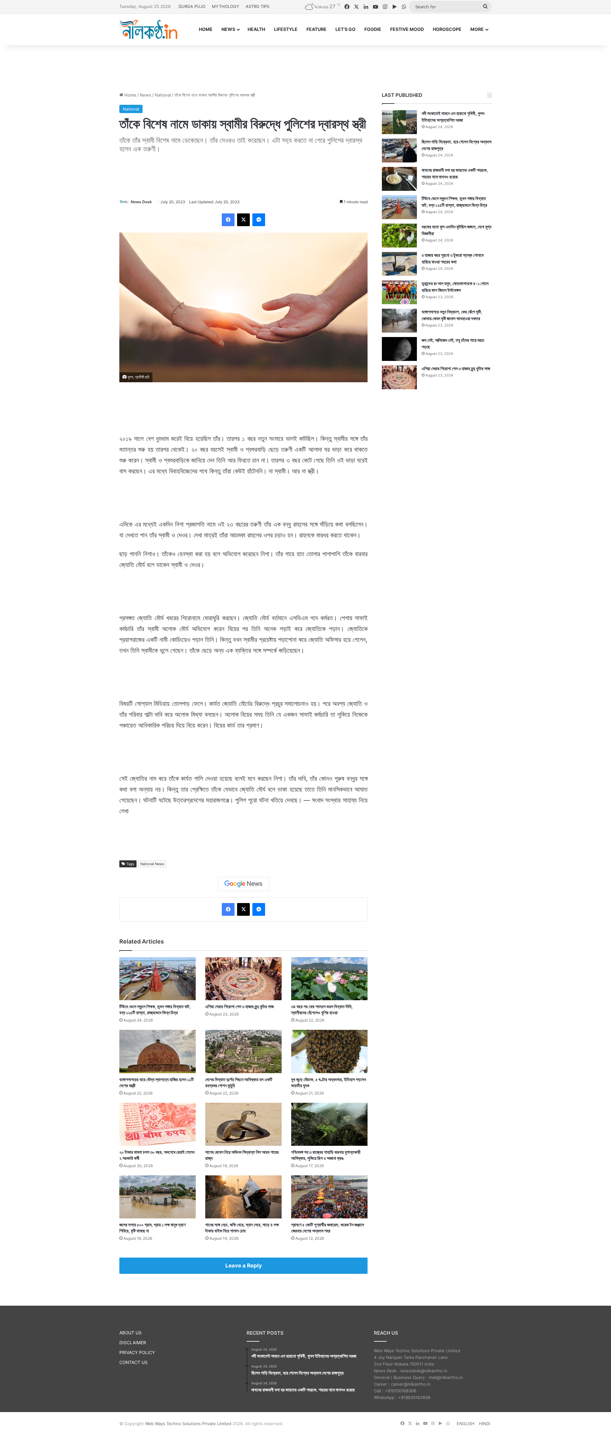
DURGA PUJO (192, 6)
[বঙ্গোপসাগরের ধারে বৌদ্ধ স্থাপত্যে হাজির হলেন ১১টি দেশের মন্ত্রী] (157, 1051)
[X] (243, 219)
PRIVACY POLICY (137, 1352)
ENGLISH (465, 1423)
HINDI (484, 1423)
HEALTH (256, 29)
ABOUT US (130, 1332)
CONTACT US (133, 1362)
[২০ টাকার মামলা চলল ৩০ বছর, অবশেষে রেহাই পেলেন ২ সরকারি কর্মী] (157, 1124)
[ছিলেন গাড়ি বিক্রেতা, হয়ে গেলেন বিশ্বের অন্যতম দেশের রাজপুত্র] (399, 150)
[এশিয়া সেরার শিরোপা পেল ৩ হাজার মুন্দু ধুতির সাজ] (243, 978)
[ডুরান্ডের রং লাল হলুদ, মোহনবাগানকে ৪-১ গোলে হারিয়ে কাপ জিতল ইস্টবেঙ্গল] (399, 292)
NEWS (228, 29)
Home (129, 94)
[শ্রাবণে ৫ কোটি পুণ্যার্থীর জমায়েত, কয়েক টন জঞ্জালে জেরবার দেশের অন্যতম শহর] (329, 1196)
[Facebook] (228, 219)
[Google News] (243, 884)
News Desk (141, 201)
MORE (477, 29)
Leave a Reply (243, 1265)
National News (152, 864)
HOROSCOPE (447, 29)
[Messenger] (258, 219)
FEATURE (316, 29)
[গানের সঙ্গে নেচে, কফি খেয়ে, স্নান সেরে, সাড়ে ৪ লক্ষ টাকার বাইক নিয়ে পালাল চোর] (243, 1196)
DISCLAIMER (132, 1342)
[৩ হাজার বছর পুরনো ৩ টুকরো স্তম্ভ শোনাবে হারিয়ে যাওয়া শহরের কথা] (399, 264)
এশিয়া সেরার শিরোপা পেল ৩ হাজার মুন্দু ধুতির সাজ (239, 1006)
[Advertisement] (305, 66)
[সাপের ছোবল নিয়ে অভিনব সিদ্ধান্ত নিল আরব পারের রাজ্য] (243, 1124)
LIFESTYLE (286, 29)
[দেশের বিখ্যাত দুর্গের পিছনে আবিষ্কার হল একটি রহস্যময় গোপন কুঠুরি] (243, 1051)
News (145, 94)
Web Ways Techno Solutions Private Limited (188, 1423)
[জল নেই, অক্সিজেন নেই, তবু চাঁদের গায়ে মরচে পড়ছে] (399, 349)
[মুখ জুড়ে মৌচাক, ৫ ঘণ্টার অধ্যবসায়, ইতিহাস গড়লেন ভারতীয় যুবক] (329, 1051)
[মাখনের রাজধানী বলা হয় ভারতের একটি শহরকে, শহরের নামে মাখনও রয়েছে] (399, 179)
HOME (206, 29)
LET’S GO (345, 29)
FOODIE (372, 29)
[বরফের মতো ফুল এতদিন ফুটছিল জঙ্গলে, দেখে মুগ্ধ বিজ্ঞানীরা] (399, 236)
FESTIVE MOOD (407, 29)
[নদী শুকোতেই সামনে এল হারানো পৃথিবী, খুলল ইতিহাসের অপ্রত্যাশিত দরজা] (399, 122)
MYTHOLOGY (225, 6)
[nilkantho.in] (148, 29)
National (163, 94)
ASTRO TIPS (257, 6)
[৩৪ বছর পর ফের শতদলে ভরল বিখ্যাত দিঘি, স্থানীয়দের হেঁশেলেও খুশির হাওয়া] (329, 978)
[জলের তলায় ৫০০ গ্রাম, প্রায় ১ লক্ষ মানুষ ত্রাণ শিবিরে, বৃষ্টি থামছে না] (157, 1196)
